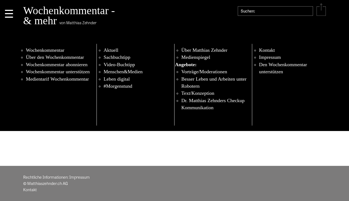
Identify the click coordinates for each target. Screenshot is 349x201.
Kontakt (267, 50)
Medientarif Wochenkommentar (57, 79)
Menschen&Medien (123, 71)
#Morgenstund (118, 86)
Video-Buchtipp (119, 64)
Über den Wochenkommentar (55, 57)
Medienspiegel (195, 57)
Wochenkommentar (45, 50)
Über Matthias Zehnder (204, 50)
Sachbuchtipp (117, 57)
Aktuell (111, 50)
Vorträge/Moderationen (204, 71)
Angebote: (186, 64)
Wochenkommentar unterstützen (58, 71)
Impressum (270, 57)
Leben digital (117, 79)
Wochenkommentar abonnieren (57, 64)
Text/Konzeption (197, 93)
